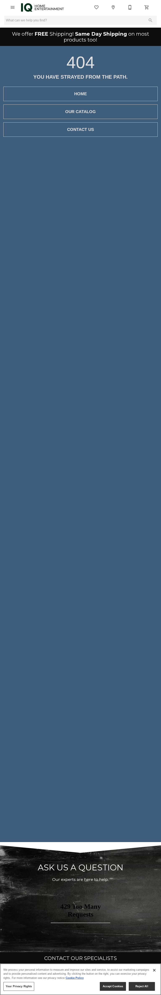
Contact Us (80, 129)
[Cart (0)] (147, 7)
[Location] (113, 7)
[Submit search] (150, 20)
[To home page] (42, 7)
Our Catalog (80, 111)
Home (80, 93)
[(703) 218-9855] (130, 7)
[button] (13, 7)
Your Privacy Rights (19, 986)
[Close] (154, 970)
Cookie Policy (75, 977)
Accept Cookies (113, 986)
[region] (80, 979)
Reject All (141, 986)
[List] (96, 7)
